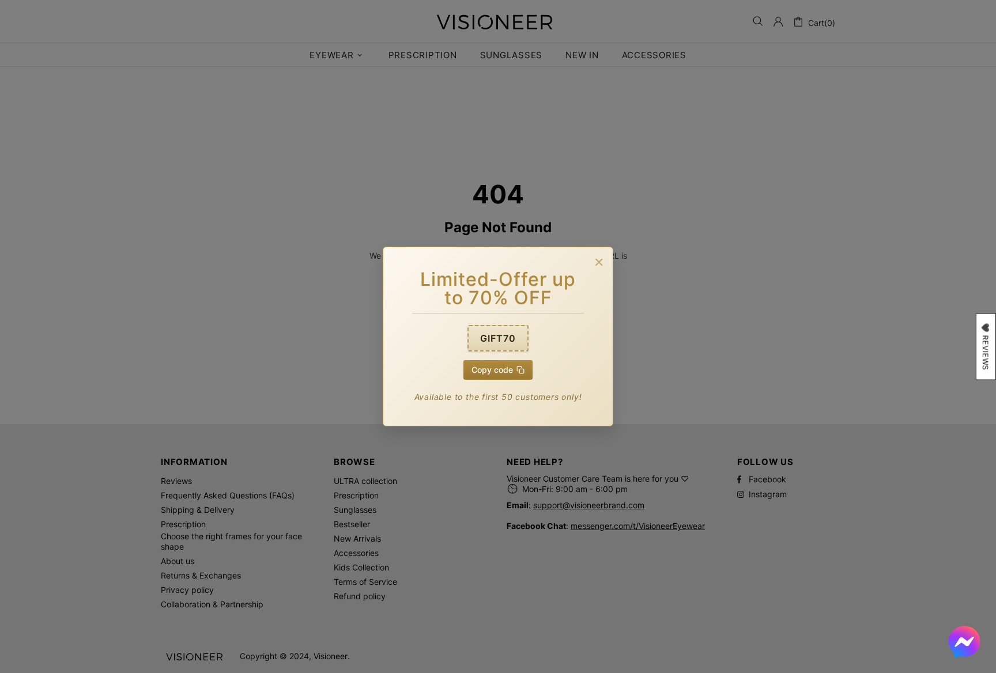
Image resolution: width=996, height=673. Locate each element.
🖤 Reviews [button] (985, 346)
